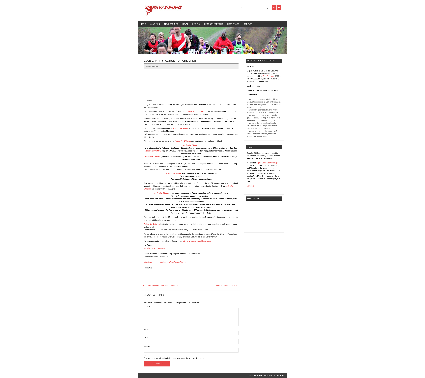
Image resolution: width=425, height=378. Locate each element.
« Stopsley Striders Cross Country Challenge (160, 285)
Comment (148, 306)
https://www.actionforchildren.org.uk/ (197, 241)
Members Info (171, 24)
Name (147, 329)
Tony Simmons (268, 76)
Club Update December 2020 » (227, 285)
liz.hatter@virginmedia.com (154, 248)
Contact (248, 24)
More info (250, 186)
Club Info (155, 24)
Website (147, 346)
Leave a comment (152, 66)
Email (146, 338)
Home (143, 24)
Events (196, 24)
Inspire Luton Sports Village (267, 163)
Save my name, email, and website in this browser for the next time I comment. (174, 358)
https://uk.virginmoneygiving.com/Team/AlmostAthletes (165, 262)
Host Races (233, 24)
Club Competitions (213, 24)
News (185, 24)
